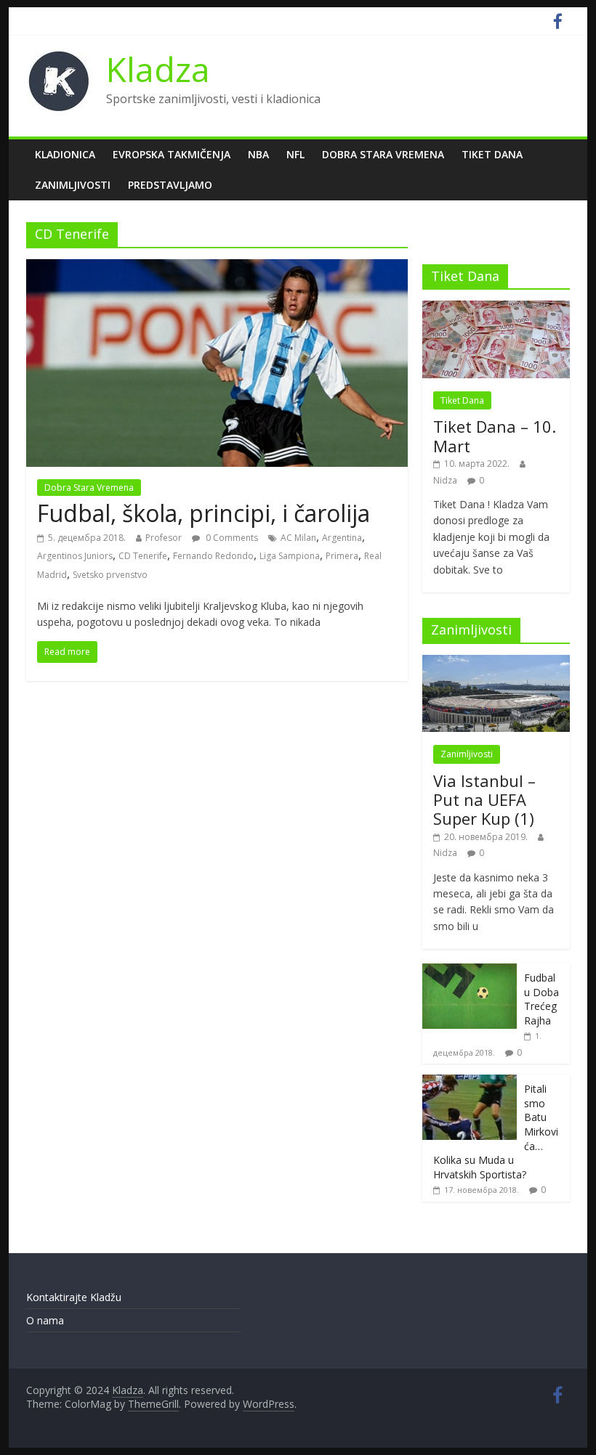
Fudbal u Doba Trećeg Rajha (541, 999)
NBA (258, 154)
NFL (295, 154)
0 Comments (231, 537)
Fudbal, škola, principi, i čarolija (203, 513)
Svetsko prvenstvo (110, 574)
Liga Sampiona (289, 556)
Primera (342, 556)
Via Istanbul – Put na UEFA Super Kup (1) (484, 800)
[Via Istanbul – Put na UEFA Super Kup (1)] (496, 662)
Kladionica (65, 154)
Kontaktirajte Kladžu (73, 1297)
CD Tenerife (142, 556)
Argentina (342, 537)
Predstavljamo (170, 185)
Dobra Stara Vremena (383, 154)
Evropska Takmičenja (171, 154)
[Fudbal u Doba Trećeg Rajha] (469, 971)
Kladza (158, 68)
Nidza (445, 480)
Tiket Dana (492, 154)
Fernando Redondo (213, 556)
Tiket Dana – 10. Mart (494, 435)
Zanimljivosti (72, 185)
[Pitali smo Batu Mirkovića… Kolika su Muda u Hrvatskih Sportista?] (469, 1082)
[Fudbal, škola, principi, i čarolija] (217, 268)
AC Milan (298, 537)
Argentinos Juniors (75, 556)
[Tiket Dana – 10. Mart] (496, 308)
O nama (45, 1320)
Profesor (163, 537)
